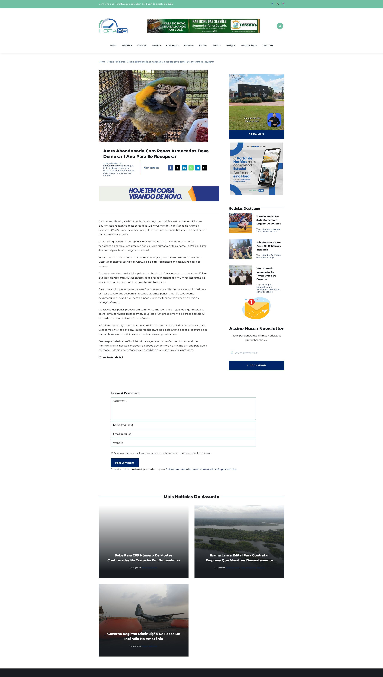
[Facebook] (170, 167)
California (276, 255)
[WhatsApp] (191, 167)
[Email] (204, 167)
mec (269, 287)
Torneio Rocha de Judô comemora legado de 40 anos (268, 220)
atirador (266, 255)
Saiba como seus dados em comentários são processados (201, 469)
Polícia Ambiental (118, 170)
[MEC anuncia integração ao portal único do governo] (240, 267)
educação (261, 287)
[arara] (153, 71)
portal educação (264, 292)
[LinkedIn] (184, 167)
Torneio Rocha (269, 231)
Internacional (233, 567)
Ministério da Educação (268, 289)
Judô (259, 231)
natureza (124, 168)
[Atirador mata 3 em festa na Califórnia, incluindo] (240, 241)
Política (261, 567)
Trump (270, 257)
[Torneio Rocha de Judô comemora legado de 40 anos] (240, 215)
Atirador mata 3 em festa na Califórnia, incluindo (268, 246)
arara (105, 166)
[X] (177, 167)
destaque (128, 166)
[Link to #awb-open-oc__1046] (280, 26)
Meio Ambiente (111, 168)
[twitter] (277, 4)
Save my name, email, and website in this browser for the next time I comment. (162, 453)
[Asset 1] (113, 19)
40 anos (266, 229)
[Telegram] (197, 167)
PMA (105, 170)
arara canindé (116, 166)
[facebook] (272, 4)
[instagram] (283, 4)
